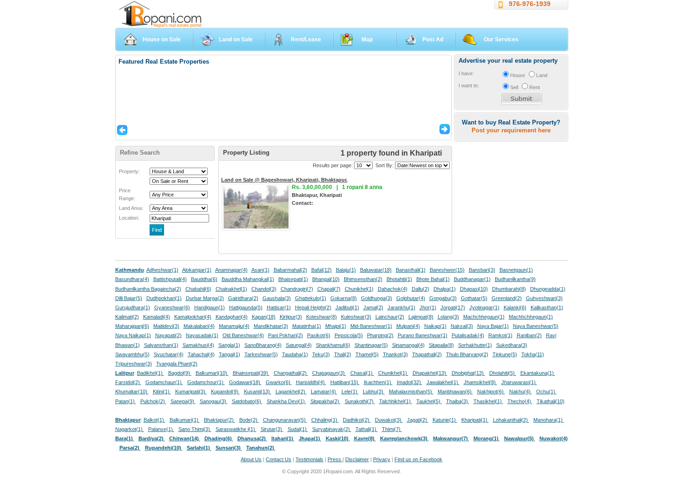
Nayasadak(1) (202, 335)
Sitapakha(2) (325, 401)
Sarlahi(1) (199, 447)
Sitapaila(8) (441, 345)
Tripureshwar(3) (133, 363)
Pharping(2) (380, 335)
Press (335, 459)
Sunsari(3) (229, 447)
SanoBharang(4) (263, 345)
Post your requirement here (511, 130)
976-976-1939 (530, 3)
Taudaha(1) (295, 354)
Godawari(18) (245, 382)
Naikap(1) (435, 326)
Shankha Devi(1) (286, 401)
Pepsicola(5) (349, 335)
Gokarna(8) (343, 298)
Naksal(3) (462, 326)
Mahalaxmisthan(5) (411, 391)
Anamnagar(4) (231, 270)
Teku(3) (321, 354)
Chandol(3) (263, 289)
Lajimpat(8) (420, 317)
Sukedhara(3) (511, 345)
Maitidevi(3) (166, 326)
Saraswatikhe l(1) (236, 429)
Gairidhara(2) (243, 298)
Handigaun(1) (209, 307)
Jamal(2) (373, 307)
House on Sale (162, 39)
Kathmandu (129, 270)
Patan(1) (125, 401)
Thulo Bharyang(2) (467, 354)
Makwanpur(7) (451, 438)
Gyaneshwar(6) (172, 307)
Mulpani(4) (408, 326)
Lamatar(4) (324, 391)
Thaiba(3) (457, 401)
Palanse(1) (161, 429)
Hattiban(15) (345, 382)
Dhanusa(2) (252, 438)
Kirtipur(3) (291, 317)
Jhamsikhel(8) (480, 382)
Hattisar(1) (279, 307)
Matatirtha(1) (306, 326)
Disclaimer (357, 459)
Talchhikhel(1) (395, 401)
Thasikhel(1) (488, 401)
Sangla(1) (229, 345)
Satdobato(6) (247, 401)
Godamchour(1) (206, 382)
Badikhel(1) (150, 373)
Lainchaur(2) (389, 317)
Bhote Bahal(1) (433, 279)
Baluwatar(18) (376, 270)
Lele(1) (350, 391)
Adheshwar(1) (162, 270)
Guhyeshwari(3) (544, 298)
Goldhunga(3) (376, 298)
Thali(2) (342, 354)
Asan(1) (260, 270)
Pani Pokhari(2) (285, 335)
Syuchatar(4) (169, 354)
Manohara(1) (548, 420)
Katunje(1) (445, 420)
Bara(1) (124, 438)
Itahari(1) (283, 438)
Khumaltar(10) (132, 391)
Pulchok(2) (153, 401)
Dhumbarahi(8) (509, 289)
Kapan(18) (264, 317)
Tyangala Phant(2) (176, 363)
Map (367, 39)
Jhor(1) (428, 307)
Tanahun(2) (261, 447)
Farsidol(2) (128, 382)
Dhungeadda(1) (547, 289)
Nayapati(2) (168, 335)
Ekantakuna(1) (537, 373)
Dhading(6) (218, 438)
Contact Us (278, 459)
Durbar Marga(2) (205, 298)
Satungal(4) (299, 345)
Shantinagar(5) (371, 345)
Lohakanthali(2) (511, 420)
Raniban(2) (529, 335)
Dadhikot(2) (357, 420)
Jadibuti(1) (347, 307)
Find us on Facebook (418, 459)
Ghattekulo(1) (310, 298)
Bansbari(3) (482, 270)
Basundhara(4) (132, 279)
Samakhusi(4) (198, 345)
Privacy (381, 459)
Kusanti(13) (257, 391)
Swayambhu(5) (132, 354)
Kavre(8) (365, 438)
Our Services (501, 39)
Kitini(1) (162, 391)
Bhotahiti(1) (399, 279)
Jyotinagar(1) (484, 307)
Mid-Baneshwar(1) (371, 326)
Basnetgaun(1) (516, 270)
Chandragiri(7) (297, 289)
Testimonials (309, 459)
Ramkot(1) (500, 335)
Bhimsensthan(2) (363, 279)
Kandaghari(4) (232, 317)
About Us (251, 459)
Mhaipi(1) (335, 326)
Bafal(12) (321, 270)
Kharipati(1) (475, 420)
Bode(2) (249, 420)
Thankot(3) (395, 354)
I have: (466, 73)
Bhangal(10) (326, 279)
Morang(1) (486, 438)
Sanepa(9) (183, 401)
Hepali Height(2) (313, 307)
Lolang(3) (448, 317)
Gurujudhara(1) (132, 307)
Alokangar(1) (196, 270)
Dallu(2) (420, 289)
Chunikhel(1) (359, 289)
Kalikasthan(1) (547, 307)
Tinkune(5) (505, 354)
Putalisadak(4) (468, 335)
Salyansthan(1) (161, 345)
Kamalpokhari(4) (192, 317)
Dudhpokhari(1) (164, 298)
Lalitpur (124, 373)
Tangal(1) (229, 354)
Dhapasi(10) (474, 289)
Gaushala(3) (277, 298)
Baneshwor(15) (447, 270)
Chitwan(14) (184, 438)
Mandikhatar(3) (271, 326)
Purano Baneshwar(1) (422, 335)
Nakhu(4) (520, 391)
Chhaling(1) (325, 420)
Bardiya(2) (151, 438)
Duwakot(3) (389, 420)
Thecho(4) (519, 401)
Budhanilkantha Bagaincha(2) (148, 289)
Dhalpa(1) (444, 289)
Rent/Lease (306, 39)
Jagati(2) (417, 420)
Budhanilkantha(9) (515, 279)
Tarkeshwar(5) (261, 354)
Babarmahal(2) (290, 270)
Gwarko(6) (279, 382)
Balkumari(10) (212, 373)
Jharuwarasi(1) (519, 382)
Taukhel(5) (429, 401)
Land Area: (131, 208)
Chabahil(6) (198, 289)
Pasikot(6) (318, 335)
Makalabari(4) (199, 326)
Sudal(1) (298, 429)
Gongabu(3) (443, 298)
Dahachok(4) (392, 289)
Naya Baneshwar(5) (535, 326)
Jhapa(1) (310, 438)
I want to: (469, 85)
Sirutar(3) (272, 429)
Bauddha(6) (204, 279)
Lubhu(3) (374, 391)
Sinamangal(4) (408, 345)
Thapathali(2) (427, 354)
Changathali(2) (291, 373)
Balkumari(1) (185, 420)
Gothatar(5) (474, 298)
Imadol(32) (409, 382)
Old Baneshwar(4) (243, 335)
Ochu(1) (546, 391)
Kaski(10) (338, 438)
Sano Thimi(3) (194, 429)
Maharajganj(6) (132, 326)
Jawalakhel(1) (443, 382)
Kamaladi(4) (156, 317)
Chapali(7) (329, 289)
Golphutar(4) (410, 298)
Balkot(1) (154, 420)
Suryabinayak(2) (331, 429)
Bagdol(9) (179, 373)
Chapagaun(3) (329, 373)
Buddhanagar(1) (472, 279)
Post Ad (432, 39)
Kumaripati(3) (191, 391)
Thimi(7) (392, 429)
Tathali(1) (366, 429)
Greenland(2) (507, 298)
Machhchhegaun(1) (531, 317)
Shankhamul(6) (333, 345)
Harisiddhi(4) (311, 382)
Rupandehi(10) (164, 447)
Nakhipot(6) (491, 391)
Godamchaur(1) (164, 382)
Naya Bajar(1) (493, 326)
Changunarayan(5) (285, 420)
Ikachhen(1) (378, 382)
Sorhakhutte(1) (475, 345)
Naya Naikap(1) (133, 335)
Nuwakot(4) (553, 438)
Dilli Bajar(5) (128, 298)
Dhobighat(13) (468, 373)
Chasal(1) (362, 373)
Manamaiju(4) (234, 326)
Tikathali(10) (551, 401)
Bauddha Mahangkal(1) (248, 279)
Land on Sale (236, 39)
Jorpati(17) (452, 307)
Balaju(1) (346, 270)
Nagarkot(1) (129, 429)
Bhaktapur (128, 420)
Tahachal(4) (201, 354)
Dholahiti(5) (502, 373)
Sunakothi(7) (360, 401)
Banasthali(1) (411, 270)
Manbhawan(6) (455, 391)
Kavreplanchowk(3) (404, 438)
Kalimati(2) (127, 317)
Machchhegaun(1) (484, 317)
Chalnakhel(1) (231, 289)
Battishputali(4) (170, 279)
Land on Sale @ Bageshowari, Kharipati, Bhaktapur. (284, 180)
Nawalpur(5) (519, 438)
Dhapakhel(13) (430, 373)
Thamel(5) (367, 354)
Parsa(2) (130, 447)
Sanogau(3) (214, 401)
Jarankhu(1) (401, 307)
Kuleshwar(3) (356, 317)
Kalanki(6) (515, 307)
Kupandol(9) (225, 391)
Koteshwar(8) (321, 317)
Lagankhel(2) (291, 391)
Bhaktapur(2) (219, 420)
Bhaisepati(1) (293, 279)
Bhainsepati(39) (251, 373)
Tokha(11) (532, 354)
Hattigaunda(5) (246, 307)
